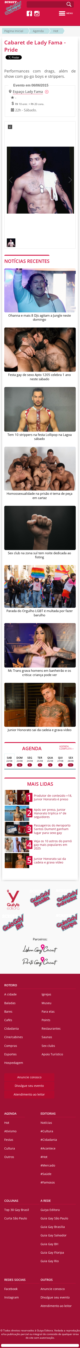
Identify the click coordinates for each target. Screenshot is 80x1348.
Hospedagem (13, 1063)
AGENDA (48, 748)
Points (46, 1020)
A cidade (10, 994)
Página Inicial (13, 31)
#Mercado (48, 1165)
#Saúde (46, 1174)
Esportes (10, 1054)
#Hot (44, 1157)
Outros (9, 1157)
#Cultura (47, 1131)
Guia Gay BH (49, 1244)
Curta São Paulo (15, 1218)
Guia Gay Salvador (54, 1235)
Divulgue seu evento (29, 1086)
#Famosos (48, 1182)
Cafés (8, 1020)
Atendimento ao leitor (29, 1094)
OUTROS (47, 1280)
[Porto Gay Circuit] (40, 961)
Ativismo (10, 1131)
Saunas (47, 1037)
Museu (46, 1003)
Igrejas (46, 994)
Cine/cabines (13, 1037)
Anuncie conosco (29, 1077)
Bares (8, 1011)
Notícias (46, 1123)
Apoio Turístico (52, 1054)
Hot (55, 31)
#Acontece (48, 1148)
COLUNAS (11, 1201)
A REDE (46, 1201)
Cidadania (11, 1028)
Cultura (9, 1148)
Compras (10, 1046)
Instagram (11, 1297)
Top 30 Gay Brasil (16, 1210)
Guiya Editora (50, 1210)
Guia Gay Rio (50, 1261)
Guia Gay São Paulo (54, 1218)
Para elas (48, 1011)
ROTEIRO (10, 985)
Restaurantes (51, 1028)
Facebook (10, 1289)
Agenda (38, 31)
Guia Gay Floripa (52, 1252)
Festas (8, 1140)
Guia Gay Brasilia (53, 1227)
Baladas (10, 1003)
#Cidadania (49, 1140)
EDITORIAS (48, 1113)
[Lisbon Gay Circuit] (40, 949)
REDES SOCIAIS (15, 1280)
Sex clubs (48, 1046)
